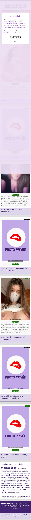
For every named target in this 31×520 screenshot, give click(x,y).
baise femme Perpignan (22, 480)
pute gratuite (8, 496)
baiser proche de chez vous (18, 487)
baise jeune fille (24, 482)
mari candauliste (23, 515)
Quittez (15, 41)
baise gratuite (10, 482)
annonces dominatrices (24, 496)
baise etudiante (22, 477)
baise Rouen (8, 487)
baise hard (17, 482)
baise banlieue (7, 475)
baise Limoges (8, 483)
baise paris (3, 485)
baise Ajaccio (21, 473)
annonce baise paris (19, 471)
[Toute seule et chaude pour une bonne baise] (15, 179)
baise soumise (9, 490)
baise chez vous (7, 477)
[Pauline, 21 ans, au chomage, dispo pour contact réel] (15, 241)
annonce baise (8, 467)
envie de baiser (10, 492)
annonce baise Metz (9, 471)
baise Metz (13, 483)
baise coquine (15, 477)
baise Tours (17, 490)
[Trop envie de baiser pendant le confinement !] (15, 299)
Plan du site (15, 508)
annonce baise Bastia (5, 470)
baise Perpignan (9, 485)
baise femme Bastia (12, 478)
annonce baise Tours (13, 473)
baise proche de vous (19, 485)
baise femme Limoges (22, 478)
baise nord (25, 483)
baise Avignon (27, 473)
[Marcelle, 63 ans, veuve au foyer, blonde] (15, 427)
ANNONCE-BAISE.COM (7, 503)
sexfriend (18, 492)
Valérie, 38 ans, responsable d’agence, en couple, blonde (12, 397)
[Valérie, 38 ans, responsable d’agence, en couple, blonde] (15, 368)
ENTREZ (16, 37)
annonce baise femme (16, 470)
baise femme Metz (12, 480)
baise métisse (19, 483)
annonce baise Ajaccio (22, 468)
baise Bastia (16, 475)
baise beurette (22, 475)
